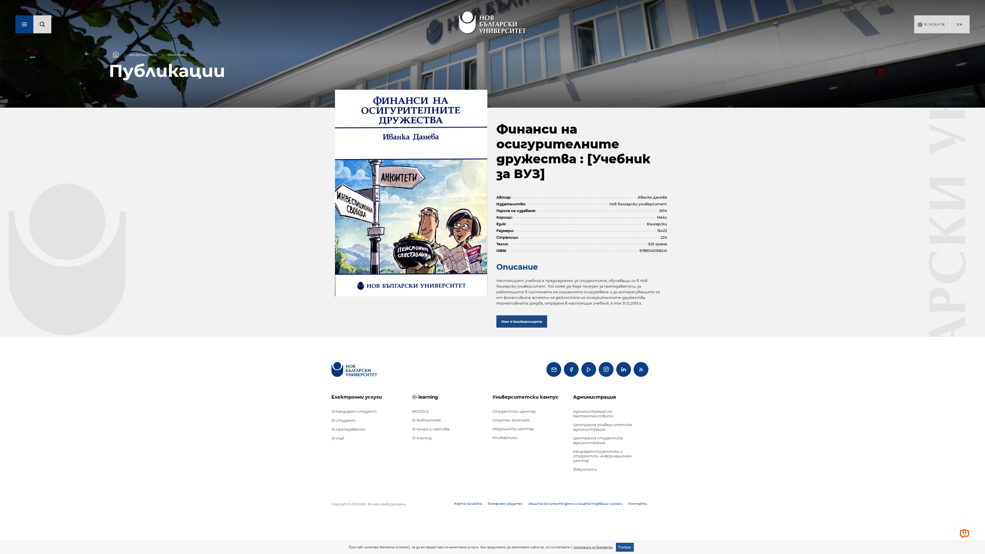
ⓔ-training (422, 438)
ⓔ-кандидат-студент (354, 411)
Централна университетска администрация (602, 427)
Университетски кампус (525, 397)
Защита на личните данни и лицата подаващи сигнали (575, 504)
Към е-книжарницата (521, 321)
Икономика (177, 55)
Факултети (585, 469)
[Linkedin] (623, 369)
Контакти (637, 504)
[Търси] (42, 24)
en (960, 24)
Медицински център (513, 429)
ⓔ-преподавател (348, 429)
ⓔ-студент (343, 420)
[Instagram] (606, 369)
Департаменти (143, 55)
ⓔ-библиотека (426, 420)
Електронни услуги (356, 397)
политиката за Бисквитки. (593, 547)
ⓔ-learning (425, 397)
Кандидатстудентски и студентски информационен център (602, 456)
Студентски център (514, 411)
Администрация (594, 397)
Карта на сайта (468, 504)
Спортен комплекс (511, 420)
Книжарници (505, 437)
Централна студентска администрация (598, 440)
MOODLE (420, 411)
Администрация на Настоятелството (593, 413)
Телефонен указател (505, 504)
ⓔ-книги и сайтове (431, 429)
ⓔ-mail (337, 438)
